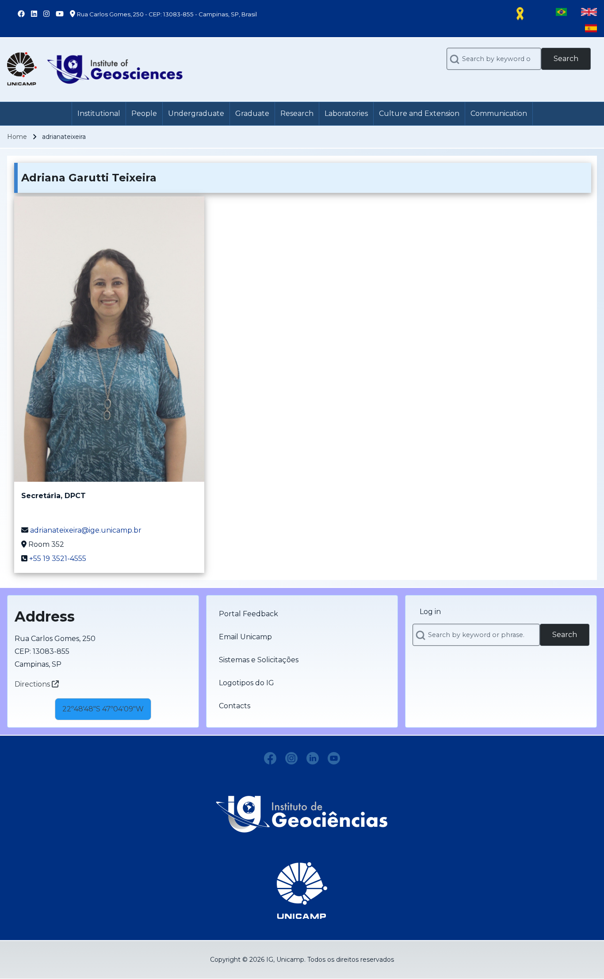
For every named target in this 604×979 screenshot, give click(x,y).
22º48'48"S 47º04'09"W (103, 709)
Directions (33, 684)
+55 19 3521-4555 (57, 558)
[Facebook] (270, 758)
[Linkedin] (312, 758)
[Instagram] (291, 758)
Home (17, 137)
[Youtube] (334, 758)
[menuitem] (99, 113)
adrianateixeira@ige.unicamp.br (85, 530)
